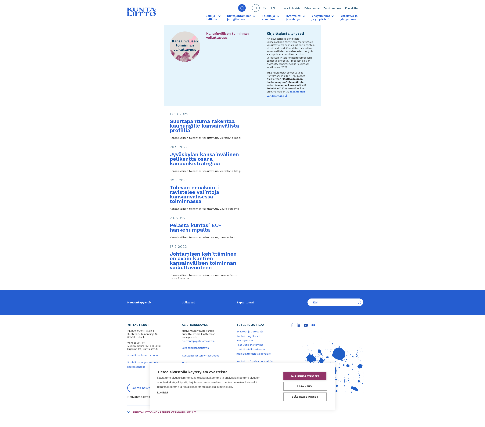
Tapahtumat (245, 302)
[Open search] (242, 8)
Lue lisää (162, 392)
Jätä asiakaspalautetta (195, 347)
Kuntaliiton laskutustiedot (143, 355)
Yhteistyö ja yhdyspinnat (349, 17)
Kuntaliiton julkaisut (248, 336)
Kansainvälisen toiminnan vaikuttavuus (227, 35)
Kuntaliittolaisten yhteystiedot (200, 355)
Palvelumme (312, 8)
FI (256, 8)
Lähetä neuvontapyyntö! (148, 388)
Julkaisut (188, 302)
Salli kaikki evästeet (304, 376)
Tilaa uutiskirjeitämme (249, 344)
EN (273, 8)
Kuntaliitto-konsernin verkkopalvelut (164, 412)
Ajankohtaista (292, 8)
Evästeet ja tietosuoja (249, 331)
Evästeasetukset (305, 396)
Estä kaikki (305, 386)
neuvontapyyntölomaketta (198, 341)
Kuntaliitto (351, 8)
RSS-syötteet (244, 340)
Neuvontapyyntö (139, 302)
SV (264, 8)
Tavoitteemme (332, 8)
